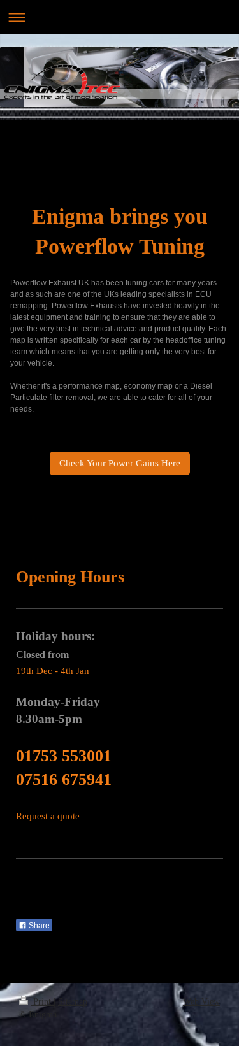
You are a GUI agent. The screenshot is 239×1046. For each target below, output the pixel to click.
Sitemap (72, 1002)
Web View (201, 1002)
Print (42, 1002)
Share (38, 925)
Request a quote (48, 816)
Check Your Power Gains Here (119, 463)
